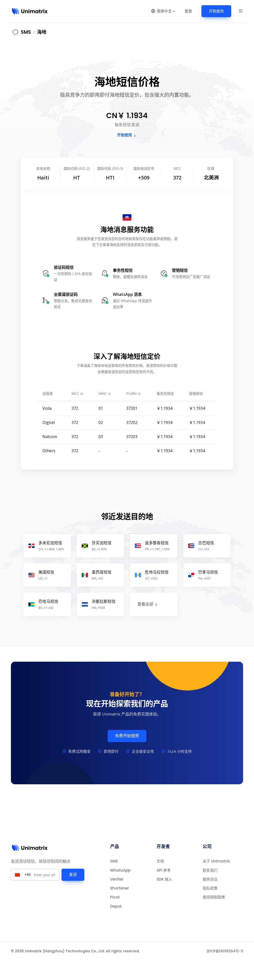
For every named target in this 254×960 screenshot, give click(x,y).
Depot (116, 906)
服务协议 (210, 879)
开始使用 (216, 11)
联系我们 (210, 870)
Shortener (119, 888)
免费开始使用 (127, 736)
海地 (41, 32)
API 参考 (164, 870)
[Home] (30, 11)
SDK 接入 (164, 879)
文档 (160, 861)
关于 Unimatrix (216, 861)
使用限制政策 (214, 897)
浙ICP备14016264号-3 (224, 951)
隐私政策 (210, 888)
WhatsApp (120, 870)
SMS (114, 861)
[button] (240, 10)
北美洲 (211, 177)
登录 (188, 11)
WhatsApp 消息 (127, 294)
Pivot (115, 897)
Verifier (117, 879)
